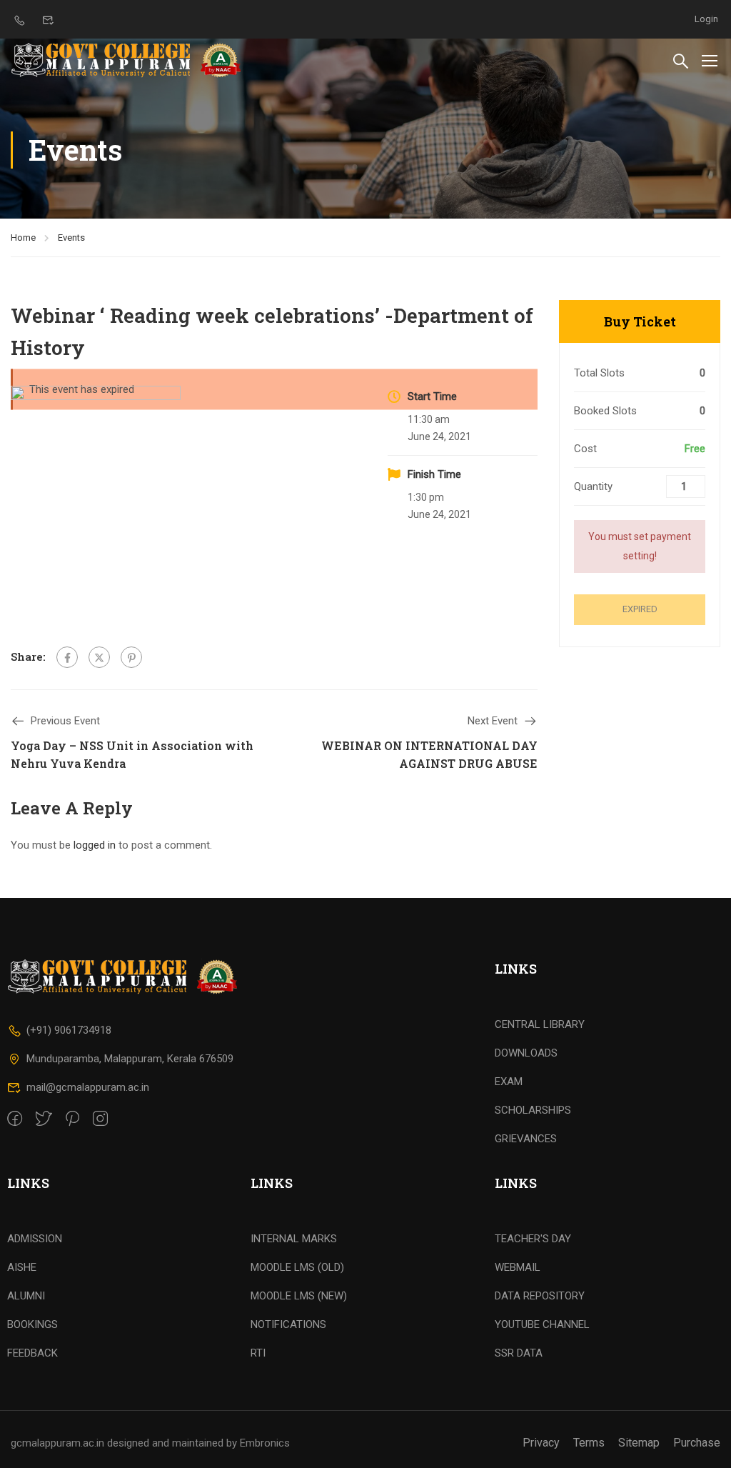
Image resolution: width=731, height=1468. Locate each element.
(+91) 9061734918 (68, 1030)
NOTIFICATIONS (288, 1324)
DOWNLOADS (526, 1053)
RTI (258, 1353)
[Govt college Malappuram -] (130, 60)
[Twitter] (99, 657)
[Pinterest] (131, 657)
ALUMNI (26, 1295)
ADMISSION (34, 1238)
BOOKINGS (32, 1324)
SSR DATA (519, 1353)
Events (71, 237)
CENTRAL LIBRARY (540, 1024)
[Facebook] (67, 657)
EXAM (509, 1081)
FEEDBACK (32, 1353)
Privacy (541, 1442)
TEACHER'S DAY (533, 1238)
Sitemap (639, 1442)
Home (23, 237)
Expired (639, 609)
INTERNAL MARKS (294, 1238)
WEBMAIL (517, 1267)
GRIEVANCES (526, 1138)
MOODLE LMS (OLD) (297, 1267)
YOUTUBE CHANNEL (542, 1324)
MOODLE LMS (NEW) (299, 1295)
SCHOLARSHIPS (533, 1110)
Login (706, 19)
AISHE (21, 1267)
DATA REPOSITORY (540, 1295)
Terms (589, 1442)
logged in (95, 845)
